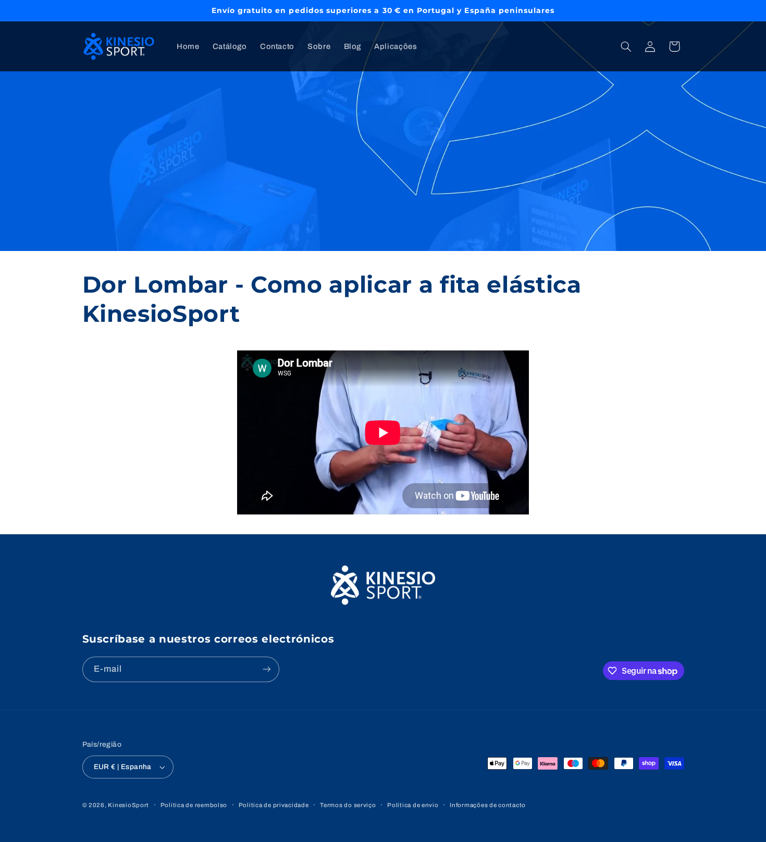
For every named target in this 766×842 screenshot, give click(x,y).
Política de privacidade (274, 805)
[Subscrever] (266, 669)
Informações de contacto (488, 805)
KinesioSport (128, 805)
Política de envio (413, 805)
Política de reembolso (193, 805)
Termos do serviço (348, 805)
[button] (626, 46)
